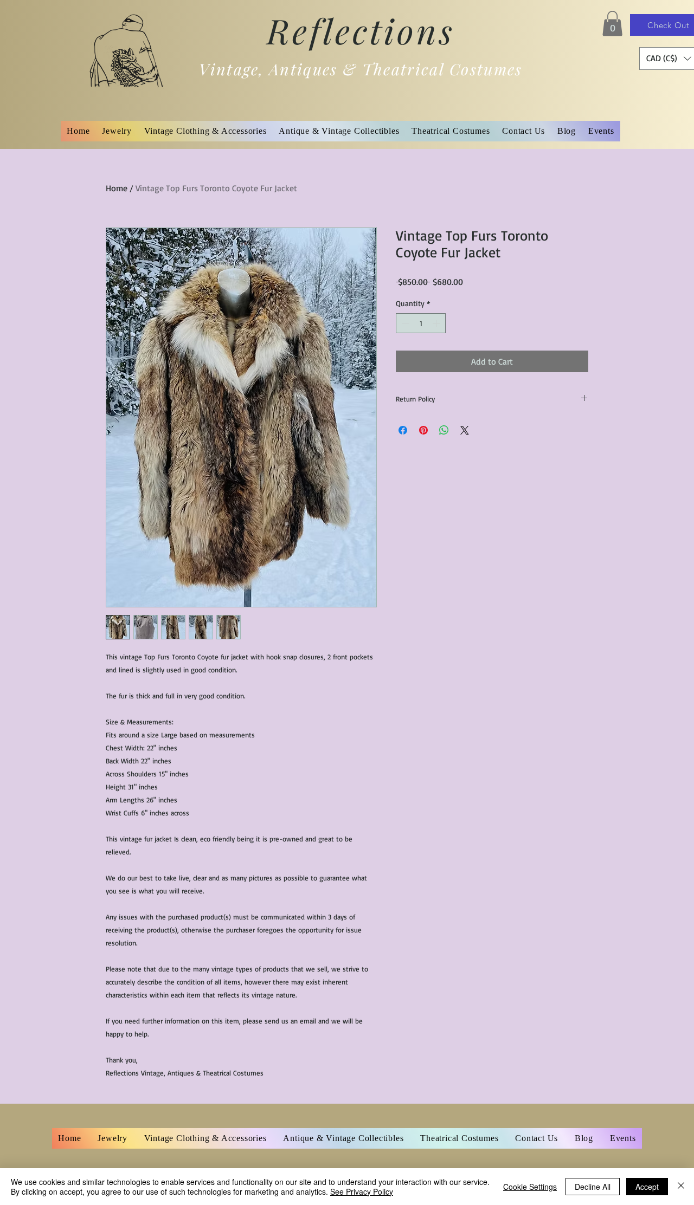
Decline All (593, 1186)
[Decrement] (404, 323)
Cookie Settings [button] (530, 1186)
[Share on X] (464, 430)
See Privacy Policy (361, 1191)
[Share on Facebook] (402, 430)
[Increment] (437, 323)
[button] (612, 23)
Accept (647, 1186)
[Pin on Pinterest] (423, 430)
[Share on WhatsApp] (444, 430)
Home (116, 188)
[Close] (680, 1186)
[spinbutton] (420, 323)
